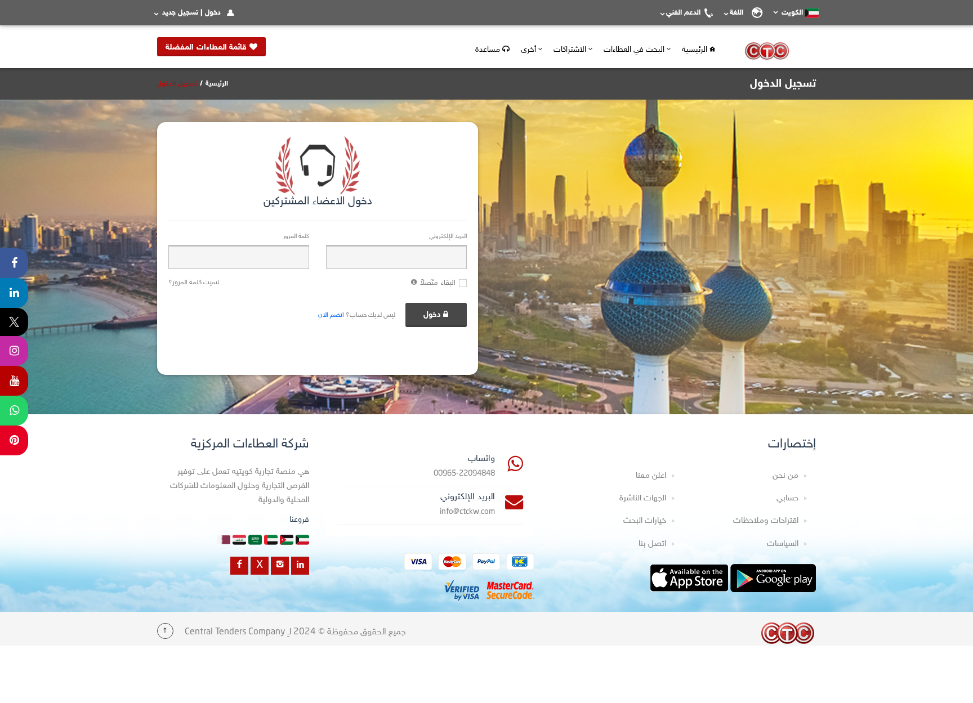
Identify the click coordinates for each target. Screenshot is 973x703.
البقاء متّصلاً (438, 283)
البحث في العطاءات (635, 50)
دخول (432, 315)
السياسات (782, 544)
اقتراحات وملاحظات (765, 521)
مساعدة (488, 50)
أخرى (529, 50)
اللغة (739, 12)
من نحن (785, 476)
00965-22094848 (464, 473)
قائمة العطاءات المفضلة (207, 47)
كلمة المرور (296, 236)
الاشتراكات (571, 50)
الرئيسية (695, 50)
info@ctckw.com (467, 512)
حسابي (787, 498)
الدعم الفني (683, 12)
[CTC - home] (788, 633)
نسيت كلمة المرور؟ (194, 282)
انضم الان (331, 315)
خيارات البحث (644, 521)
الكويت (792, 12)
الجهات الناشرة (642, 498)
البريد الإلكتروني (448, 236)
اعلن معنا (651, 476)
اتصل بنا (652, 544)
